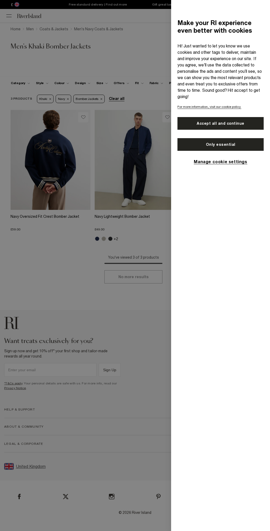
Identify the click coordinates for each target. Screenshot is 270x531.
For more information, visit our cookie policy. (209, 107)
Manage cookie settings (220, 161)
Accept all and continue (220, 123)
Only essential (220, 144)
